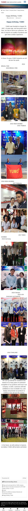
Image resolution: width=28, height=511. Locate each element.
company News (13, 10)
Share (24, 510)
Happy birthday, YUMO (8, 495)
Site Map (21, 503)
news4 (4, 490)
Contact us (17, 510)
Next (25, 478)
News (7, 10)
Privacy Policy (16, 503)
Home (3, 10)
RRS (9, 503)
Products (10, 510)
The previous (5, 478)
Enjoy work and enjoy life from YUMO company (13, 485)
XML (12, 503)
